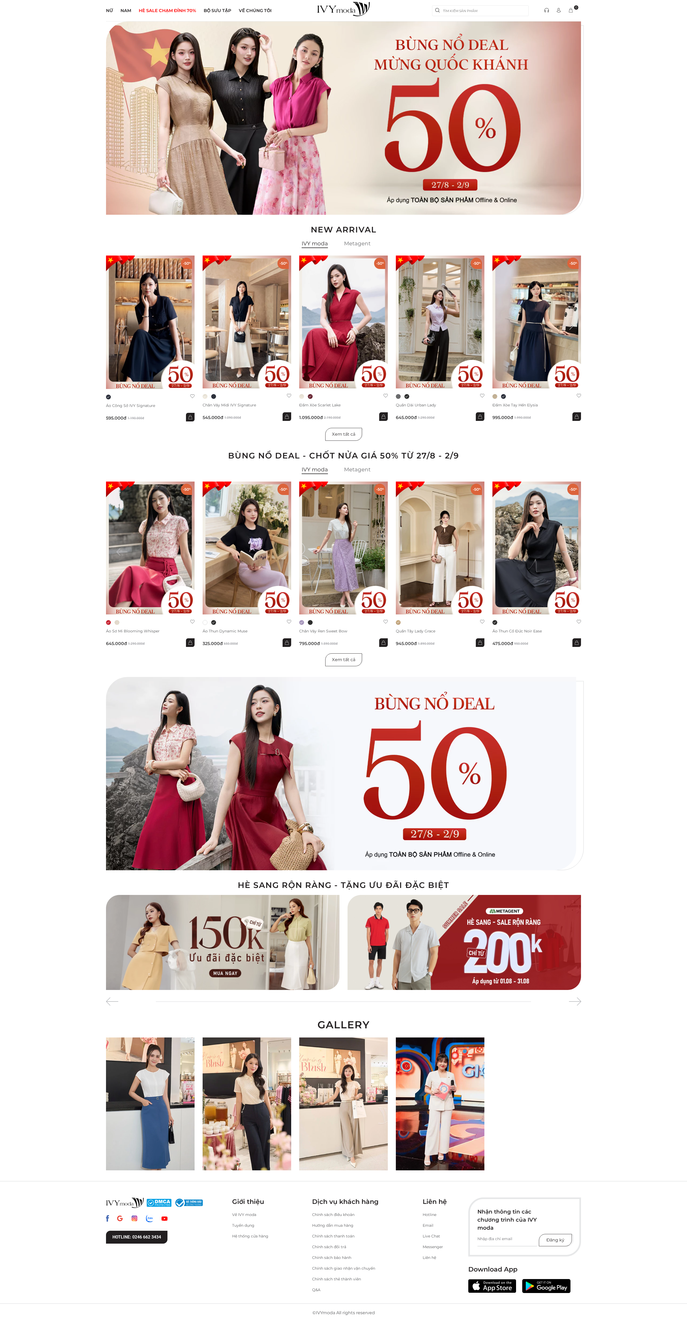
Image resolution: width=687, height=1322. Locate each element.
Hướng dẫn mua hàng (332, 1225)
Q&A (316, 1289)
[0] (571, 10)
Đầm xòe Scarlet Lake (320, 405)
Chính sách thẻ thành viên (336, 1279)
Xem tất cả (343, 434)
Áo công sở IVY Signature (130, 405)
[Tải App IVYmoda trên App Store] (492, 1286)
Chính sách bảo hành (331, 1257)
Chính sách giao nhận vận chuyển (343, 1268)
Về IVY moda (244, 1214)
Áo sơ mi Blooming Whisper (133, 631)
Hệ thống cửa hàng (250, 1236)
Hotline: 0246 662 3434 (136, 1237)
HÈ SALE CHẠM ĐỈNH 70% (167, 10)
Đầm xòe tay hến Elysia (515, 405)
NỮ (109, 10)
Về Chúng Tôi (255, 10)
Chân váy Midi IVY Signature (229, 405)
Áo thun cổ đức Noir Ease (517, 631)
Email (428, 1225)
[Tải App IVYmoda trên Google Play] (546, 1286)
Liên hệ (429, 1257)
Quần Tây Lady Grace (415, 631)
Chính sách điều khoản (333, 1214)
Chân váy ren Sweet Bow (323, 631)
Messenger (433, 1246)
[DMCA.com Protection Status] (159, 1203)
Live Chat (431, 1236)
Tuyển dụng (243, 1225)
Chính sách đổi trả (329, 1246)
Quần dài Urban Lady (416, 405)
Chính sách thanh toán (333, 1236)
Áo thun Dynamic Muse (225, 631)
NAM (125, 10)
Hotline (429, 1214)
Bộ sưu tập (217, 10)
